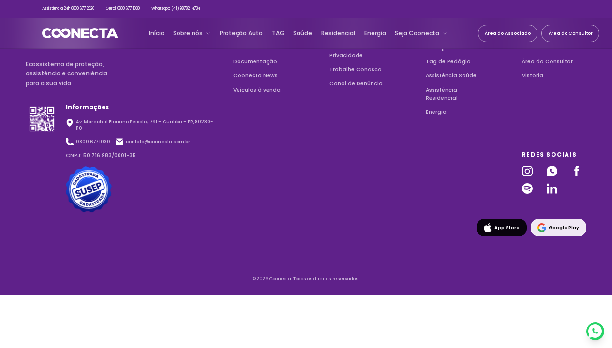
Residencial (338, 33)
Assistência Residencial (442, 94)
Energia (375, 33)
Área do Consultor (571, 33)
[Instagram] (529, 171)
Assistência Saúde (451, 75)
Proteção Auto (241, 33)
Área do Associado (508, 33)
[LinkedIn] (554, 188)
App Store (507, 227)
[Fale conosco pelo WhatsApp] (595, 331)
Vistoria (532, 75)
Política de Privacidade (346, 51)
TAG (278, 33)
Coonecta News (255, 75)
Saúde (302, 33)
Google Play (564, 227)
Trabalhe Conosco (355, 69)
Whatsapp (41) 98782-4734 (175, 8)
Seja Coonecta (417, 33)
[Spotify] (529, 188)
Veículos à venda (257, 90)
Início (156, 33)
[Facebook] (578, 171)
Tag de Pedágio (448, 61)
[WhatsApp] (554, 171)
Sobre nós (188, 33)
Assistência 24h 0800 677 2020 (68, 8)
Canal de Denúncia (356, 83)
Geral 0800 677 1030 (123, 8)
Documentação (255, 61)
